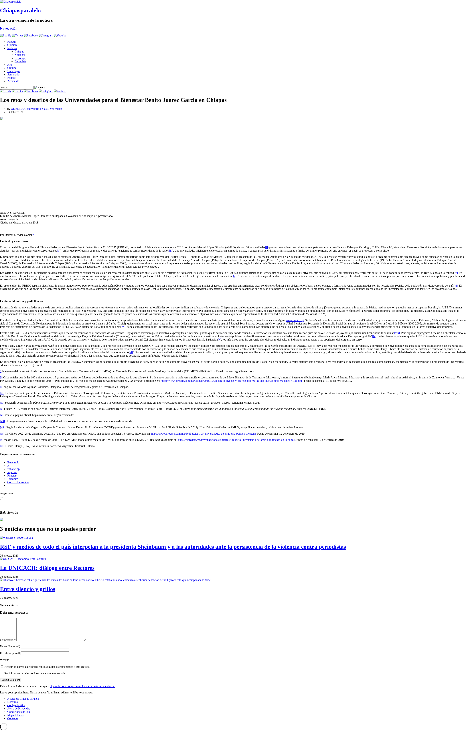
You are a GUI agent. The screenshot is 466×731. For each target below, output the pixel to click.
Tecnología (13, 71)
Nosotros (12, 701)
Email (10, 653)
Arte (9, 64)
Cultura (11, 67)
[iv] (456, 272)
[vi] (456, 285)
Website (4, 659)
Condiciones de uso (18, 711)
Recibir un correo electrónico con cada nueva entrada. (35, 673)
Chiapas (19, 51)
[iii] (171, 250)
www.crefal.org (295, 320)
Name (10, 646)
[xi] (131, 352)
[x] (219, 339)
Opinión (12, 44)
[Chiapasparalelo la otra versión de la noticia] (233, 1)
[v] (234, 276)
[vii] (123, 326)
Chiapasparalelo (20, 10)
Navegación (8, 28)
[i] (266, 247)
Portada (11, 41)
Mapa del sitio (15, 715)
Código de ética (16, 705)
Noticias (12, 48)
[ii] (58, 250)
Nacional (20, 54)
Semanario (13, 74)
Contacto (12, 718)
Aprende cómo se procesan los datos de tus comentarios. (82, 686)
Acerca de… (14, 81)
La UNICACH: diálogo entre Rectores (47, 568)
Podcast (11, 77)
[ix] (374, 336)
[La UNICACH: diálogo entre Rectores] (23, 558)
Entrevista (20, 61)
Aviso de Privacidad (18, 708)
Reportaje (20, 58)
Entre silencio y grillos (27, 589)
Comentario (8, 639)
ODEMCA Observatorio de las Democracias (36, 108)
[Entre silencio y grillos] (105, 580)
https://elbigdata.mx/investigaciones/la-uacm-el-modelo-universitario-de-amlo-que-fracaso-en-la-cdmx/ (236, 439)
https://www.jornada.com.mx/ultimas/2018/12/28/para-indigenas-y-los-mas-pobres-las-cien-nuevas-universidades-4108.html (232, 380)
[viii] (397, 333)
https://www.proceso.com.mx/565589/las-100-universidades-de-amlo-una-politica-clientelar (203, 433)
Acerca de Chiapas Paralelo (23, 698)
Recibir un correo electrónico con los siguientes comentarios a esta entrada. (47, 666)
